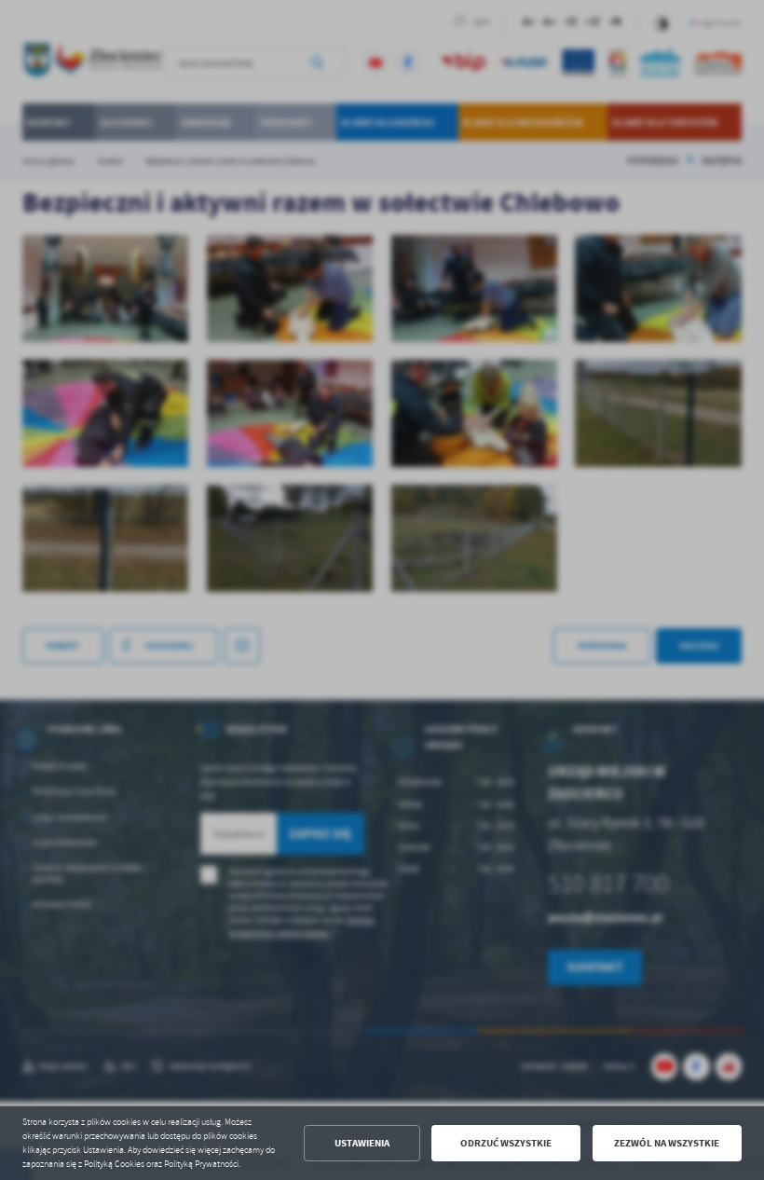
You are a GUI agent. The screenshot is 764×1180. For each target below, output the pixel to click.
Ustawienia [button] (361, 1143)
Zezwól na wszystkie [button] (666, 1143)
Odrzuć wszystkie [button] (506, 1143)
